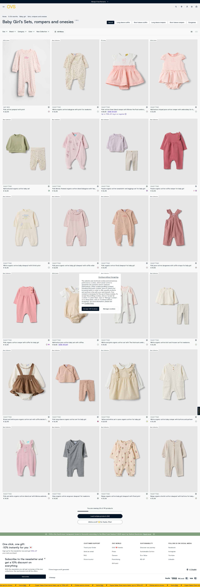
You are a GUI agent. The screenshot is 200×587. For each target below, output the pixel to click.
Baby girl (23, 16)
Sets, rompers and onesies (37, 16)
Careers (115, 555)
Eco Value (143, 555)
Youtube (171, 555)
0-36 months (13, 16)
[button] (182, 7)
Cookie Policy (89, 303)
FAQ (7, 585)
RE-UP (142, 559)
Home (4, 16)
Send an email (89, 551)
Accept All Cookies (90, 309)
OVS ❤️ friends (117, 547)
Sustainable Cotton (147, 551)
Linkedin (171, 559)
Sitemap (52, 577)
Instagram (172, 551)
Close (195, 585)
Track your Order (90, 547)
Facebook (171, 547)
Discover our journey (147, 547)
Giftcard (115, 563)
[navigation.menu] (3, 7)
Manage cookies (109, 309)
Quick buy (26, 102)
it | (192, 569)
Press (114, 551)
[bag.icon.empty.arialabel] (196, 7)
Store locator (88, 559)
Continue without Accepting (108, 277)
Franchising (116, 559)
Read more (147, 534)
